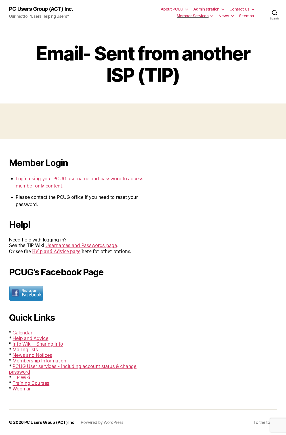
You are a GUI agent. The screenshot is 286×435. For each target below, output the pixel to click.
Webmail (22, 389)
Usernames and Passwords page (81, 245)
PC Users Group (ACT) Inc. (41, 9)
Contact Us (239, 9)
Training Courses (31, 383)
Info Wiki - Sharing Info (38, 344)
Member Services (193, 15)
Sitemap (246, 15)
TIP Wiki (21, 377)
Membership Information (39, 361)
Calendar (22, 333)
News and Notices (32, 355)
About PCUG (172, 9)
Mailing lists (25, 349)
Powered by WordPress (102, 422)
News (224, 15)
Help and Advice (30, 338)
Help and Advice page (56, 252)
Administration (206, 9)
